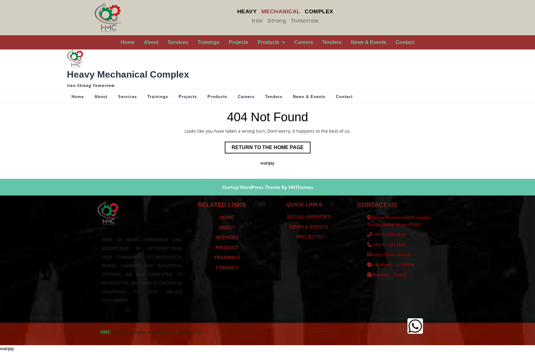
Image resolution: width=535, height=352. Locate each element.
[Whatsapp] (415, 326)
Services (178, 42)
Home (128, 42)
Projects (238, 42)
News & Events (368, 42)
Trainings (209, 42)
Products (268, 42)
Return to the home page (271, 146)
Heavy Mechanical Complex (128, 74)
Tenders (331, 42)
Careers (303, 42)
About (151, 42)
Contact (405, 42)
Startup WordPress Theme (251, 187)
